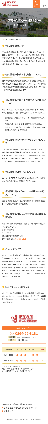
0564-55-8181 (20, 239)
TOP (3, 40)
